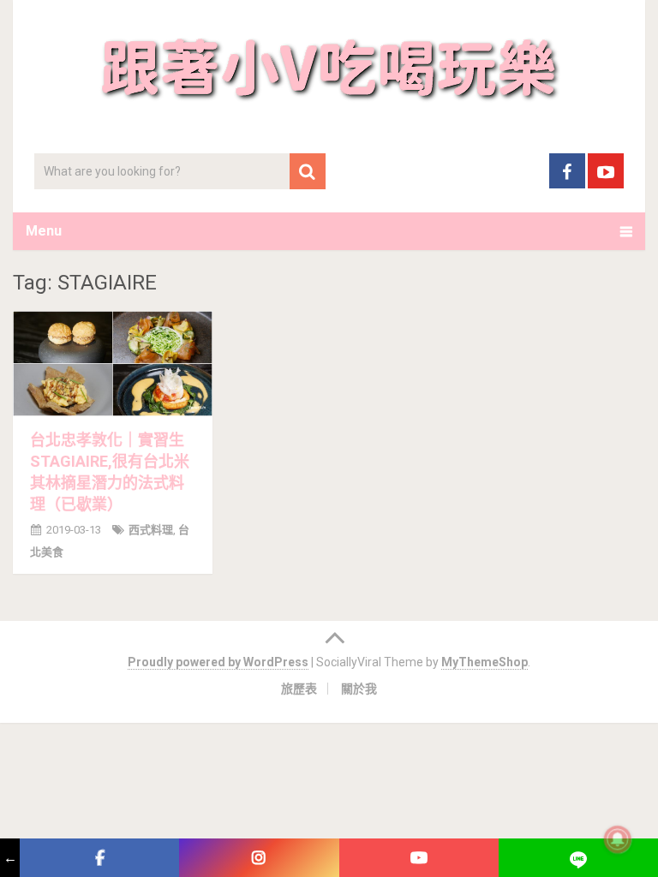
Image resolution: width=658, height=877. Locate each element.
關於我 (359, 688)
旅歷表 (299, 688)
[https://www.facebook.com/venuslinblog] (99, 857)
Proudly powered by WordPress (218, 662)
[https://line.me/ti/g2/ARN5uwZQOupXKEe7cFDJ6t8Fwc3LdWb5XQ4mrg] (578, 857)
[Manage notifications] (617, 839)
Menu (44, 231)
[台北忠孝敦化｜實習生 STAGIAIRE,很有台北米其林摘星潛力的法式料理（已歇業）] (112, 363)
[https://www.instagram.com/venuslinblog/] (258, 857)
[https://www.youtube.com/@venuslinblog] (419, 857)
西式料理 (151, 529)
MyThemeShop (484, 662)
